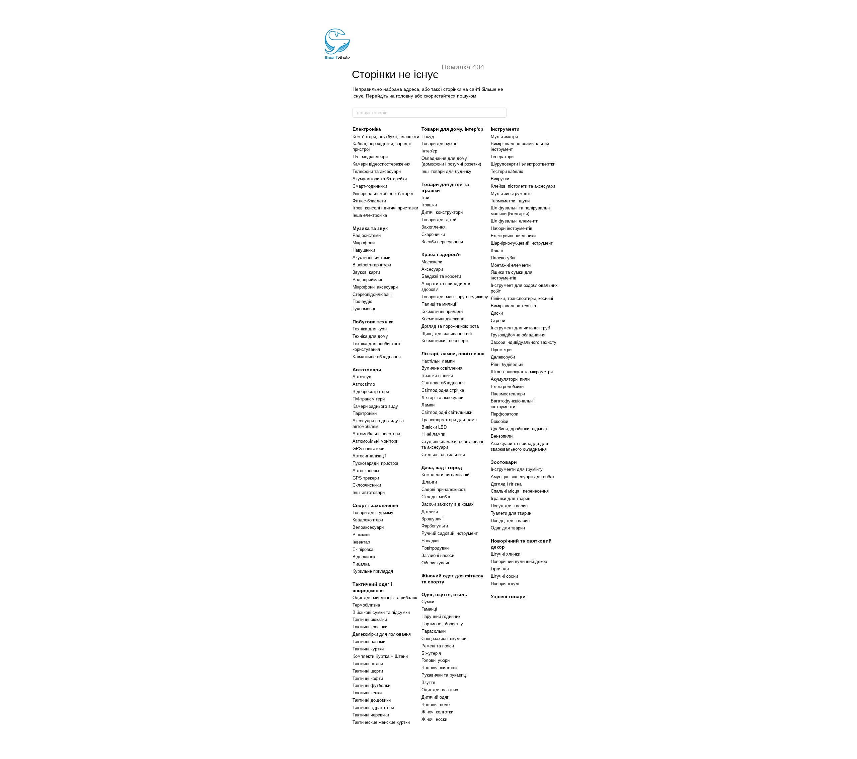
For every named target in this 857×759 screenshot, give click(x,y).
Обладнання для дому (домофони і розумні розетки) (451, 161)
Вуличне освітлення (441, 368)
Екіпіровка (363, 549)
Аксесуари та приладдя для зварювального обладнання (519, 446)
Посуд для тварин (509, 505)
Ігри (425, 197)
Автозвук (362, 376)
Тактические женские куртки (381, 722)
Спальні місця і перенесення (520, 491)
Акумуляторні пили (510, 379)
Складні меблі (435, 496)
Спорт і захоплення (375, 505)
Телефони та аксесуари (377, 171)
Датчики (429, 511)
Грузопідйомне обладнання (518, 334)
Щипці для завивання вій (446, 333)
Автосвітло (364, 384)
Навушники (364, 250)
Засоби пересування (442, 241)
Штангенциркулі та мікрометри (522, 371)
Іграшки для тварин (510, 498)
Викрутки (500, 178)
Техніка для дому (370, 336)
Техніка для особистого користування (376, 346)
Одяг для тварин (508, 527)
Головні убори (435, 660)
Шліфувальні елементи (514, 221)
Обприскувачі (435, 562)
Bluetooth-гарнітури (372, 264)
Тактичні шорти (368, 671)
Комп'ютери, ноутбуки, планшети (386, 136)
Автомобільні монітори (375, 441)
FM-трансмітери (369, 398)
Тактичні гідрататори (373, 707)
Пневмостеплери (508, 393)
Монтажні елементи (511, 265)
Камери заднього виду (375, 406)
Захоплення (433, 227)
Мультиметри (504, 136)
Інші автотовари (369, 492)
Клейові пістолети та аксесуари (523, 186)
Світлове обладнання (443, 382)
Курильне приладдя (373, 571)
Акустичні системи (371, 257)
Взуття (428, 682)
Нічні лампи (433, 434)
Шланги (429, 482)
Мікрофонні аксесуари (375, 287)
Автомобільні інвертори (376, 433)
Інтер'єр (429, 150)
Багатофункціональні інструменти (512, 403)
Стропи (498, 320)
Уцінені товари (508, 596)
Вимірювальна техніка (513, 305)
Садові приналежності (443, 489)
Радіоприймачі (367, 279)
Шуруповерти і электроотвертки (523, 164)
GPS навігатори (368, 448)
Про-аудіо (362, 301)
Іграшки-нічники (437, 375)
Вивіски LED (434, 427)
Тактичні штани (368, 663)
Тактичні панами (369, 641)
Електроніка (367, 129)
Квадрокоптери (368, 519)
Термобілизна (366, 605)
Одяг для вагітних (439, 689)
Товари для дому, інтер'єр (452, 129)
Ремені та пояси (437, 645)
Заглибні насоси (437, 555)
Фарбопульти (434, 525)
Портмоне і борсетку (442, 623)
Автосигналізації (369, 455)
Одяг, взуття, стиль (444, 594)
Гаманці (429, 609)
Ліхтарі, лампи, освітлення (452, 353)
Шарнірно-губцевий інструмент (522, 243)
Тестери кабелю (507, 171)
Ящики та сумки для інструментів (511, 275)
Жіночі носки (434, 719)
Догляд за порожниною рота (450, 326)
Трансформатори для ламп (449, 419)
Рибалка (361, 564)
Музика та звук (370, 228)
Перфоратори (504, 414)
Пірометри (501, 349)
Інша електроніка (370, 215)
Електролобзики (507, 386)
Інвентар (361, 542)
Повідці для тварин (510, 520)
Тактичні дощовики (372, 700)
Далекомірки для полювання (382, 634)
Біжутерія (431, 653)
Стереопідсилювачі (372, 294)
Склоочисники (367, 485)
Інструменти (505, 129)
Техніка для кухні (370, 328)
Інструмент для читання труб (520, 327)
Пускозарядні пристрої (375, 463)
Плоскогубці (503, 257)
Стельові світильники (443, 454)
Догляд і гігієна (506, 484)
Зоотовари (504, 462)
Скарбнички (433, 234)
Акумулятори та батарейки (380, 178)
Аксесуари (432, 269)
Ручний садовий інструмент (449, 533)
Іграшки (429, 204)
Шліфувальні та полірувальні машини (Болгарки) (521, 210)
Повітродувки (435, 548)
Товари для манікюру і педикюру (454, 296)
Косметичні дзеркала (442, 318)
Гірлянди (500, 568)
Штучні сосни (504, 576)
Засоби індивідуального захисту (523, 342)
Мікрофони (364, 242)
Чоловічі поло (435, 704)
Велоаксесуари (368, 527)
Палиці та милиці (438, 304)
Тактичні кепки (367, 692)
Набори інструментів (511, 228)
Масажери (431, 261)
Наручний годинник (440, 616)
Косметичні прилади (442, 311)
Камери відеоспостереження (381, 164)
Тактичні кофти (368, 678)
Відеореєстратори (371, 391)
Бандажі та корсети (441, 276)
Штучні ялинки (505, 554)
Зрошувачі (432, 518)
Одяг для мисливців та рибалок (385, 597)
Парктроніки (365, 413)
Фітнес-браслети (369, 200)
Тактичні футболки (371, 685)
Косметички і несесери (444, 340)
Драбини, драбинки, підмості (520, 428)
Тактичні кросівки (370, 626)
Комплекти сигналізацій (445, 474)
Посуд (427, 136)
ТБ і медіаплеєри (370, 156)
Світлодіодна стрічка (442, 390)
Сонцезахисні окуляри (443, 638)
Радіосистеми (367, 235)
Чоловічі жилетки (439, 667)
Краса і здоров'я (441, 254)
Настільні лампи (438, 361)
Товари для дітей (438, 219)
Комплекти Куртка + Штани (380, 656)
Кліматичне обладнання (377, 356)
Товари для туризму (373, 512)
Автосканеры (366, 470)
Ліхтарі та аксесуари (442, 397)
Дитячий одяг (435, 697)
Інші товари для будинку (446, 171)
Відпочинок (364, 556)
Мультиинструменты (511, 193)
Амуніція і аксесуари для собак (522, 476)
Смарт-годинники (370, 186)
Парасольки (433, 631)
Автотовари (367, 369)
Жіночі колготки (437, 711)
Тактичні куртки (368, 648)
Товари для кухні (438, 143)
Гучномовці (364, 308)
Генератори (502, 156)
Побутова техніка (373, 321)
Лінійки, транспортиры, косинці (522, 298)
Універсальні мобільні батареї (383, 193)
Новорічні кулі (505, 583)
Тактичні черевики (371, 714)
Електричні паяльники (513, 235)
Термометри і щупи (510, 200)
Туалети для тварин (511, 513)
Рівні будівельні (507, 364)
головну (404, 96)
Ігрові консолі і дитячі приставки (385, 207)
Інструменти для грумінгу (517, 469)
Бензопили (502, 436)
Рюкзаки (361, 534)
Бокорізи (499, 421)
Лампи (428, 404)
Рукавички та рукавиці (444, 675)
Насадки (430, 540)
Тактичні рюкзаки (370, 619)
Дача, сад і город (441, 467)
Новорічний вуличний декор (519, 561)
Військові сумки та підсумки (381, 612)
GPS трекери (366, 478)
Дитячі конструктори (442, 212)
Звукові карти (366, 272)
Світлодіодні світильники (446, 412)
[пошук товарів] (501, 113)
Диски (497, 313)
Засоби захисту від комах (447, 504)
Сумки (427, 601)
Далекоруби (503, 357)
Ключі (497, 250)
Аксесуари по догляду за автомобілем (378, 423)
